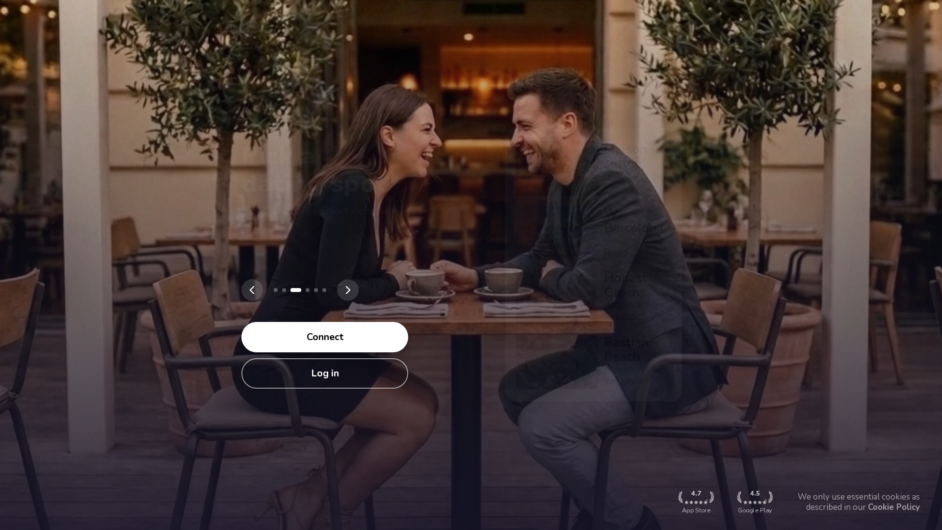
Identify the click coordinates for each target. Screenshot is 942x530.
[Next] (348, 290)
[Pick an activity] (295, 290)
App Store (696, 501)
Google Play (755, 501)
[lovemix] (276, 290)
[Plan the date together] (308, 290)
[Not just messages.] (324, 290)
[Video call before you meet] (316, 290)
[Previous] (252, 290)
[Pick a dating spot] (284, 290)
